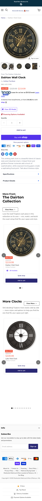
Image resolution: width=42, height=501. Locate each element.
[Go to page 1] (20, 288)
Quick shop (21, 276)
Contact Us (14, 468)
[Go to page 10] (28, 408)
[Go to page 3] (15, 408)
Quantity (4, 118)
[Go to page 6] (21, 408)
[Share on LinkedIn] (10, 154)
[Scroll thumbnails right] (39, 66)
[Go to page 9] (26, 408)
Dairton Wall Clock (12, 265)
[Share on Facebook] (2, 154)
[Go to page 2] (21, 287)
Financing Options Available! (14, 114)
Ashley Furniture (9, 81)
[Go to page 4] (17, 408)
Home (3, 18)
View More (9, 209)
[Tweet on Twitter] (6, 154)
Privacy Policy (9, 471)
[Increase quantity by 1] (20, 123)
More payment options (21, 142)
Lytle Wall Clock (11, 359)
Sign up (33, 446)
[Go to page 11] (30, 408)
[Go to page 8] (24, 408)
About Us (6, 468)
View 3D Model (10, 109)
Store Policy (33, 468)
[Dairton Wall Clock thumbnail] (4, 66)
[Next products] (38, 255)
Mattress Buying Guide (28, 471)
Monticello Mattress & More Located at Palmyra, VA (20, 473)
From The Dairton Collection (11, 74)
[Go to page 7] (22, 408)
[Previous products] (4, 255)
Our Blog (21, 475)
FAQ (17, 471)
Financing (24, 468)
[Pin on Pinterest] (15, 154)
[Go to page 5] (19, 408)
